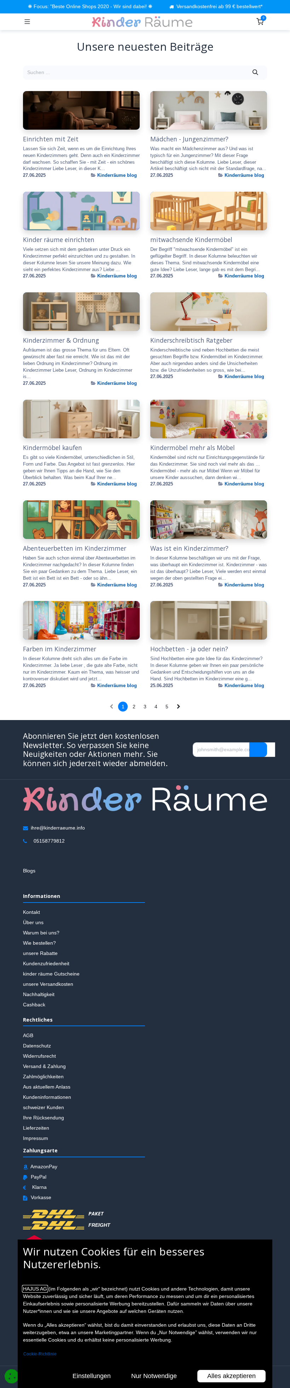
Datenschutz (37, 1046)
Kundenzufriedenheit (46, 963)
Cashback (34, 1004)
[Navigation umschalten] (27, 21)
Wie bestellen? (39, 943)
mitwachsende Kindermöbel (191, 239)
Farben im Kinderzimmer (59, 649)
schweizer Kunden (43, 1107)
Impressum (35, 1138)
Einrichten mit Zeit (51, 139)
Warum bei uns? (41, 932)
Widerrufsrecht (39, 1056)
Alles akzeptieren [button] (231, 1375)
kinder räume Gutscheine (51, 974)
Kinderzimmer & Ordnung (61, 340)
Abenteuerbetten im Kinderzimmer (74, 548)
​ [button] (258, 749)
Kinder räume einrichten (58, 239)
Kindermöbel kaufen (52, 447)
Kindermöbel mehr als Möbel (192, 447)
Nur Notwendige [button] (154, 1375)
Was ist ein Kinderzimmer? (189, 548)
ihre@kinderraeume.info (58, 828)
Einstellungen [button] (91, 1375)
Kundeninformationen (47, 1097)
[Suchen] (255, 73)
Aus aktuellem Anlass (46, 1087)
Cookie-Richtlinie (40, 1354)
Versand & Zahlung (44, 1066)
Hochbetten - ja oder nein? (189, 649)
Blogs (29, 870)
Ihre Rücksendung (43, 1117)
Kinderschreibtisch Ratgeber (191, 340)
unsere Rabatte (40, 953)
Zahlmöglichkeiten (43, 1076)
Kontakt (31, 912)
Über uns (33, 922)
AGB (28, 1035)
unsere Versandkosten (48, 984)
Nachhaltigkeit (38, 994)
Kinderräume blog (117, 175)
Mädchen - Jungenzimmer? (189, 139)
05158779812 (49, 841)
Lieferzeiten (36, 1128)
